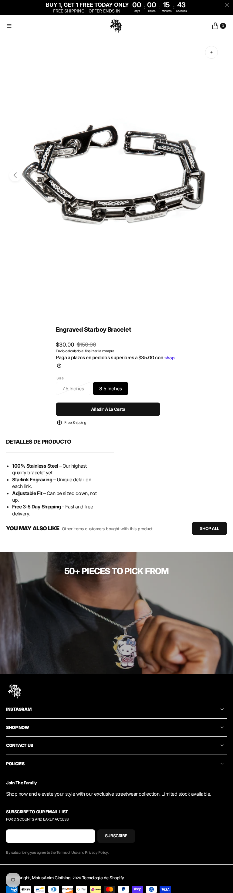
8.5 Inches (113, 390)
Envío (60, 351)
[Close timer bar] (227, 4)
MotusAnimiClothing (51, 877)
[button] (54, 26)
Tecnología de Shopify (103, 877)
